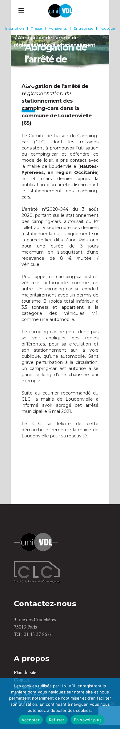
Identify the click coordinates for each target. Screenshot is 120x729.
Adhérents (58, 28)
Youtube (107, 28)
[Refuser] (112, 704)
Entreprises (83, 28)
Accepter (31, 719)
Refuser (57, 719)
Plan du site (25, 672)
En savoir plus (88, 719)
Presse (36, 28)
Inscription (14, 28)
